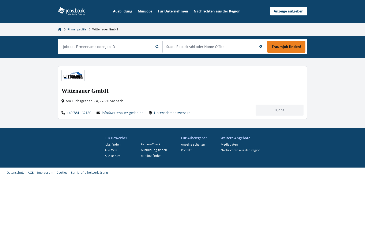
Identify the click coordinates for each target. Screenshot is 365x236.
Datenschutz (16, 173)
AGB (31, 173)
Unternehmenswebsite (172, 112)
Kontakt (186, 150)
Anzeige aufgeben (289, 11)
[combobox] (106, 46)
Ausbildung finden (154, 150)
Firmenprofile (76, 29)
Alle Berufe (112, 156)
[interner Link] (72, 11)
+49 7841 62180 (79, 112)
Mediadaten (229, 144)
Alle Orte (111, 150)
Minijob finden (151, 156)
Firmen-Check (150, 144)
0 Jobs (279, 110)
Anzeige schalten (193, 144)
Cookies (62, 173)
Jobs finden (113, 144)
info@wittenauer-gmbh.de (122, 112)
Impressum (45, 173)
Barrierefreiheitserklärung (89, 173)
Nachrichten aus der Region (240, 150)
